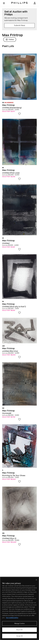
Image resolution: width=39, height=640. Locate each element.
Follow (11, 39)
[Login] (34, 3)
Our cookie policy (12, 617)
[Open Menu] (5, 3)
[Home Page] (19, 3)
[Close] (36, 579)
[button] (19, 84)
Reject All (19, 630)
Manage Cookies (19, 623)
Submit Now (19, 25)
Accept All (19, 636)
